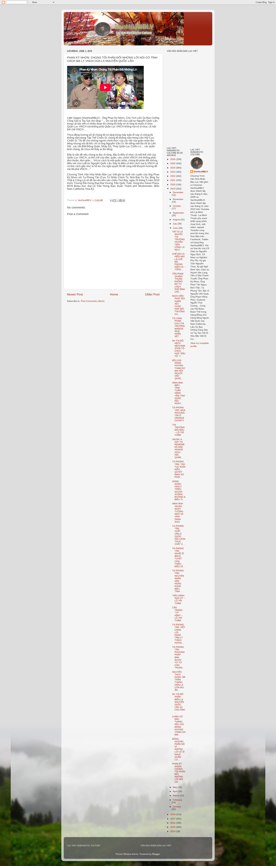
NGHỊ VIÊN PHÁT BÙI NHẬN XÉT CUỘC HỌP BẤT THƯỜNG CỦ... (178, 305)
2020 (173, 184)
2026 (173, 159)
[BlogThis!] (114, 200)
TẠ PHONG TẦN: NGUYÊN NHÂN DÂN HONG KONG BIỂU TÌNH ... (178, 581)
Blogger (156, 854)
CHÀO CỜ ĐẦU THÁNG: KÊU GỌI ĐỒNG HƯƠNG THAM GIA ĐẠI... (178, 725)
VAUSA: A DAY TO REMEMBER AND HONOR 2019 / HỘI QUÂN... (178, 448)
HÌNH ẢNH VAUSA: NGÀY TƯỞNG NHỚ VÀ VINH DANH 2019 (177, 512)
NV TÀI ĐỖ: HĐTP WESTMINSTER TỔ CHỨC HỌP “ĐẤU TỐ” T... (178, 348)
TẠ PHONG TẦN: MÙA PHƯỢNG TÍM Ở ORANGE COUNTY (178, 414)
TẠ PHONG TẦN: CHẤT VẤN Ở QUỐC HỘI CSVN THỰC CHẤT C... (178, 535)
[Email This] (111, 200)
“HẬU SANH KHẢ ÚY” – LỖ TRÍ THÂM (178, 599)
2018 (173, 814)
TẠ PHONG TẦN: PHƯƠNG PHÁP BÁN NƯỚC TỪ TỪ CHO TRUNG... (178, 657)
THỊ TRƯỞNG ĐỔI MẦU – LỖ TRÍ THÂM (178, 430)
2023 (173, 172)
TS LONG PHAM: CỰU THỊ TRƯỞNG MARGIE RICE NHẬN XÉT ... (178, 327)
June (175, 228)
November (178, 199)
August (176, 219)
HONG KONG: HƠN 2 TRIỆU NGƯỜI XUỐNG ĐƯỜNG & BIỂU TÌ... (178, 490)
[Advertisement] (176, 122)
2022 (173, 176)
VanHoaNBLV (201, 171)
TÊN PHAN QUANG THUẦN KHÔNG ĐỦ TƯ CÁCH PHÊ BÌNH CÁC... (178, 283)
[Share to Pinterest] (123, 200)
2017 (173, 819)
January (177, 806)
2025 (173, 163)
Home (114, 294)
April (175, 791)
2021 (173, 180)
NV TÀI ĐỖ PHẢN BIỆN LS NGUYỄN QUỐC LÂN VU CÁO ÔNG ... (178, 703)
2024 (173, 168)
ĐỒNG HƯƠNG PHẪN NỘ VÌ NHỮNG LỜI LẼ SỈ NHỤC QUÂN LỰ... (178, 749)
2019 (173, 189)
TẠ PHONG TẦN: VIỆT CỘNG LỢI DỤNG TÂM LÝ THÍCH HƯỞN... (178, 633)
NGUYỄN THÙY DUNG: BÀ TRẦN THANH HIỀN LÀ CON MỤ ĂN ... (178, 681)
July (175, 224)
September (178, 213)
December (178, 192)
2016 (173, 823)
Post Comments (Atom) (92, 301)
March (176, 795)
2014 (173, 831)
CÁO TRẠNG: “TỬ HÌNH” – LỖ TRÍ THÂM (177, 614)
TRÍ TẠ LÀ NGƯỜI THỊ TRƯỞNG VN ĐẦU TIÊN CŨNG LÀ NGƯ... (178, 241)
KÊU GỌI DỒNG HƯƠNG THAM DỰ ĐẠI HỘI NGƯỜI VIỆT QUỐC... (178, 369)
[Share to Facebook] (120, 200)
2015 (173, 827)
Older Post (152, 294)
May (175, 787)
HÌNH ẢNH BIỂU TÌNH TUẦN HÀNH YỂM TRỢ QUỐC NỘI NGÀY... (178, 393)
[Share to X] (117, 200)
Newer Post (75, 294)
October (177, 206)
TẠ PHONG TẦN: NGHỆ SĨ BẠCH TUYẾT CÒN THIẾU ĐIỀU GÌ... (178, 557)
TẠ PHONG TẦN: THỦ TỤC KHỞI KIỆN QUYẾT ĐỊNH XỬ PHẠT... (178, 469)
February (177, 800)
